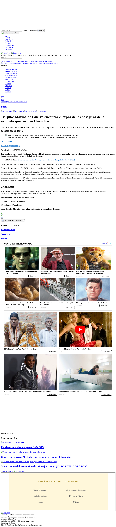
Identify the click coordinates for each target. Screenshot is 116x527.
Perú (4, 106)
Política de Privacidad (30, 61)
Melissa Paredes (11, 77)
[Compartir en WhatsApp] (42, 111)
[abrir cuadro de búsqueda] (41, 30)
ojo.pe (3, 61)
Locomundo (9, 45)
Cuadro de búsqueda (29, 30)
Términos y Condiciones (14, 61)
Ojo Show (9, 39)
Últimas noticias (11, 69)
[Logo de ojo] (6, 53)
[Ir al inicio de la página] (6, 429)
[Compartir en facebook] (7, 111)
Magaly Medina (11, 73)
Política (8, 84)
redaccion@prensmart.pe (10, 146)
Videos (7, 37)
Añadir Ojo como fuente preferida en (14, 102)
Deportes (8, 49)
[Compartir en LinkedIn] (30, 111)
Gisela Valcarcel (11, 71)
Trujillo (4, 239)
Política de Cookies (45, 61)
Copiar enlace (19, 220)
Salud (7, 90)
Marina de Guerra (8, 230)
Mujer (7, 43)
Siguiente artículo (7, 471)
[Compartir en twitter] (18, 111)
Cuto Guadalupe (11, 75)
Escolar (8, 92)
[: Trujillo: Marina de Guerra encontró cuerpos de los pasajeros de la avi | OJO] (29, 63)
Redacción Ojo (6, 141)
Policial (8, 41)
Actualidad (9, 47)
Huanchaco (5, 234)
